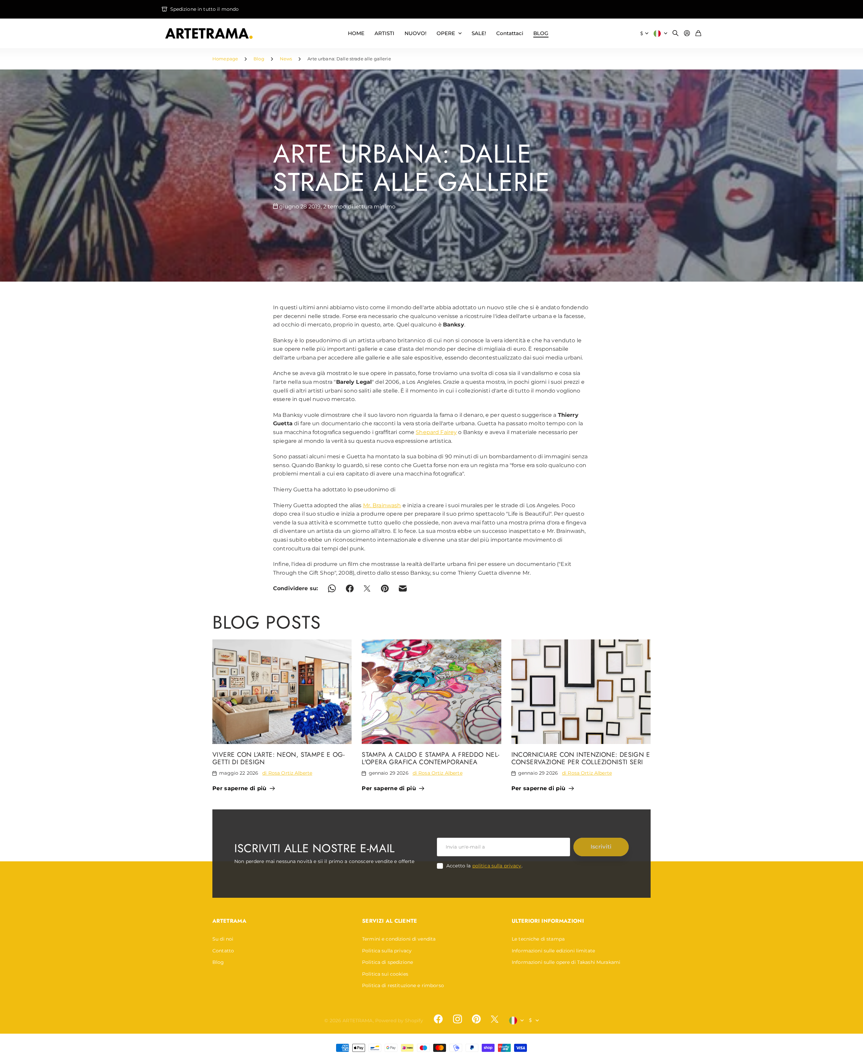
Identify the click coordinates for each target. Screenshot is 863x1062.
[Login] (687, 33)
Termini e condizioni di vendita (399, 939)
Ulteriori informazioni (548, 921)
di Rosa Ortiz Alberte (287, 773)
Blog (259, 58)
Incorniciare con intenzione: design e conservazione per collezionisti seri (580, 758)
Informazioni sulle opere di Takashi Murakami (566, 962)
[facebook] (438, 1019)
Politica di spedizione (387, 962)
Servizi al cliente (389, 921)
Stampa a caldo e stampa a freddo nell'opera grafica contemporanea (430, 758)
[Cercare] (676, 33)
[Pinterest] (476, 1019)
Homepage (225, 58)
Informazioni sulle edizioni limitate (553, 951)
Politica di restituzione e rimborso (403, 985)
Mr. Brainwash (382, 505)
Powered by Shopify (399, 1020)
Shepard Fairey (436, 432)
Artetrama (229, 921)
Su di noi (222, 939)
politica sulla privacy (497, 866)
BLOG (540, 33)
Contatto (223, 951)
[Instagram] (457, 1019)
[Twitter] (494, 1019)
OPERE (446, 33)
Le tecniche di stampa (538, 939)
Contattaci (509, 33)
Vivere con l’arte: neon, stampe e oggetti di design (278, 758)
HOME (356, 33)
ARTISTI (384, 33)
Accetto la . (484, 866)
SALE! (479, 33)
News (286, 58)
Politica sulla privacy (387, 951)
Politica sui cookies (385, 974)
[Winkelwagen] (698, 33)
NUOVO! (415, 33)
